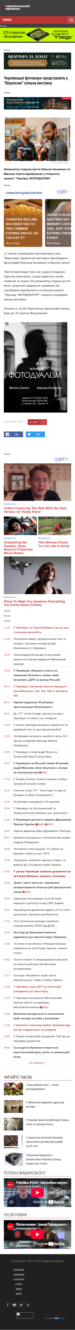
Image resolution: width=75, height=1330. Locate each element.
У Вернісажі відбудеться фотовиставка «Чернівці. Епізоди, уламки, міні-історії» (43, 1159)
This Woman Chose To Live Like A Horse (53, 544)
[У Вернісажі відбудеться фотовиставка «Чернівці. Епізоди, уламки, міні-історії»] (13, 1159)
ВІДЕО (19, 1289)
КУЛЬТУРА (19, 1279)
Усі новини (36, 1063)
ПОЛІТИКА (18, 1270)
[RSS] (28, 1305)
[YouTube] (14, 1305)
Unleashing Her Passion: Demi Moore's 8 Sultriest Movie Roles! (18, 548)
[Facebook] (8, 1305)
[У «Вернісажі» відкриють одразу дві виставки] (13, 1106)
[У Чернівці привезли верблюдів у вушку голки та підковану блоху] (13, 1124)
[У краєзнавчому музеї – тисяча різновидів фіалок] (13, 1089)
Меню (7, 20)
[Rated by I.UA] (25, 1317)
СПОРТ (18, 1284)
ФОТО (19, 1294)
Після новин (15, 1214)
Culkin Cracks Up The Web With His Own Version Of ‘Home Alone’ (35, 510)
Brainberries (10, 504)
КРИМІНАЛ (18, 1275)
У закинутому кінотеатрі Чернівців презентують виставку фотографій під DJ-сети (44, 1141)
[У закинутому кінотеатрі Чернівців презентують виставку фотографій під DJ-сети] (13, 1141)
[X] (21, 1305)
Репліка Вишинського (24, 1173)
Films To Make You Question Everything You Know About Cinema (34, 603)
